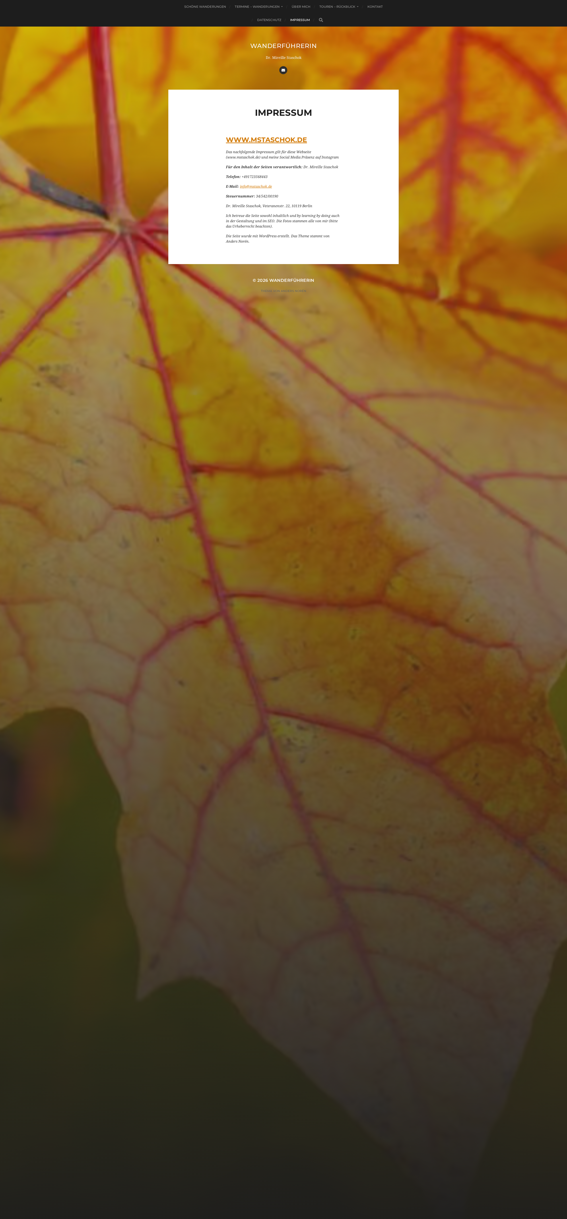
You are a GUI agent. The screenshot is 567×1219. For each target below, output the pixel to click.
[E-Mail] (283, 70)
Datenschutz (269, 20)
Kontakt (375, 7)
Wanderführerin (283, 46)
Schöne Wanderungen (205, 7)
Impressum (300, 20)
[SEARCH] (321, 20)
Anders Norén (293, 291)
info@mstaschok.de (256, 186)
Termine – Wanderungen (257, 7)
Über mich (301, 7)
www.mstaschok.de (266, 140)
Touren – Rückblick (337, 7)
